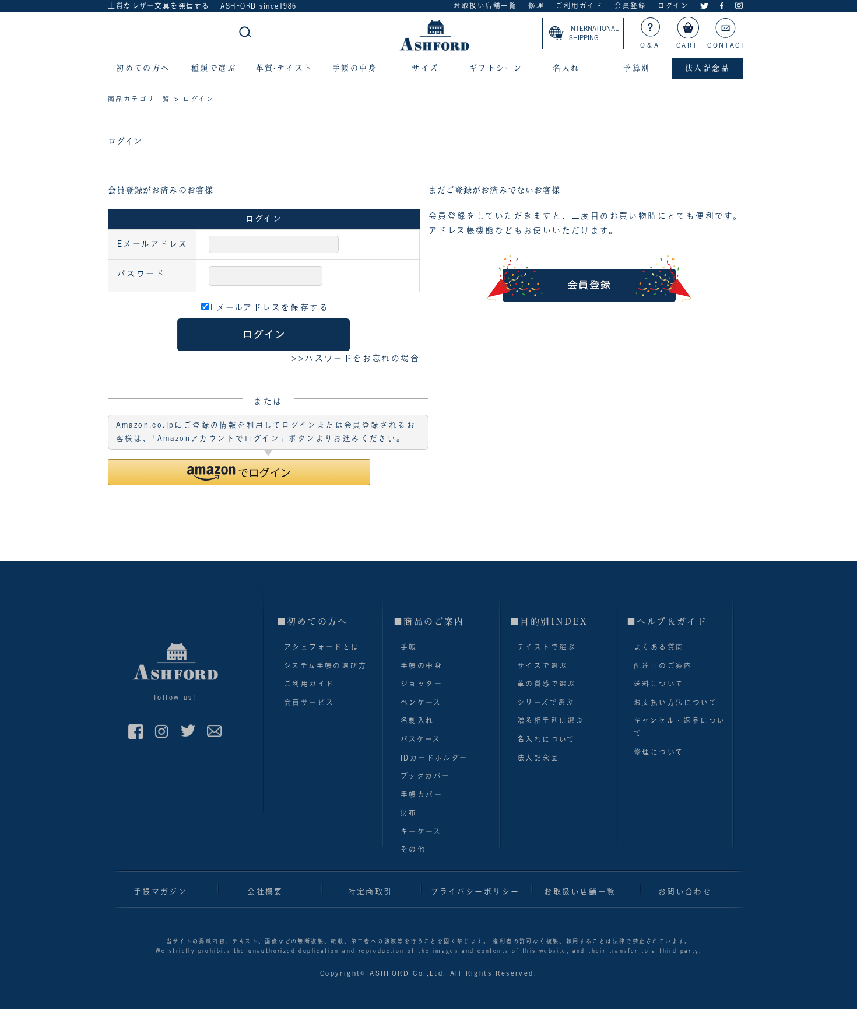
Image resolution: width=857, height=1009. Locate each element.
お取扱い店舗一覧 (485, 5)
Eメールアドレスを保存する (269, 307)
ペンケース (421, 702)
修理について (658, 751)
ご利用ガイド (579, 5)
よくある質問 (659, 646)
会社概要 (265, 891)
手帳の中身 (421, 665)
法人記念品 (538, 757)
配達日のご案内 (663, 665)
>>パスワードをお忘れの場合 (355, 358)
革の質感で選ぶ (546, 683)
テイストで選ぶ (546, 646)
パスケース (421, 738)
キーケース (421, 831)
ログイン (673, 5)
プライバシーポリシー (475, 891)
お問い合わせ (685, 891)
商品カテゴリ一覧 (139, 99)
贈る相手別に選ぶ (550, 720)
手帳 (409, 646)
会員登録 (630, 5)
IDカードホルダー (434, 757)
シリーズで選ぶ (546, 702)
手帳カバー (421, 794)
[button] (239, 472)
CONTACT (726, 45)
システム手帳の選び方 (325, 665)
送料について (658, 683)
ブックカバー (425, 775)
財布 (409, 812)
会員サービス (309, 702)
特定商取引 (370, 891)
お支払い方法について (675, 702)
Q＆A (650, 45)
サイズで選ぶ (542, 665)
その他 (413, 849)
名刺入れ (417, 720)
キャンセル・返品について (679, 727)
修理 (536, 5)
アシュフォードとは (322, 646)
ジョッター (421, 683)
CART (687, 45)
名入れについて (546, 738)
